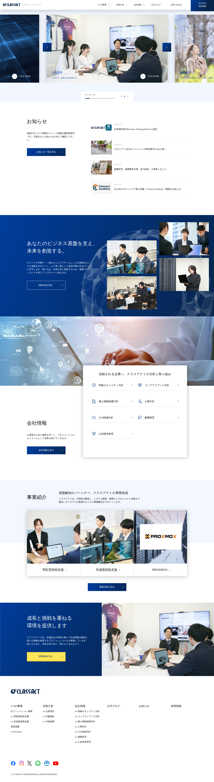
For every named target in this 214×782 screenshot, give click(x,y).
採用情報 (176, 706)
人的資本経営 (84, 742)
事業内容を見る (107, 587)
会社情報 (80, 706)
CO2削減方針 (84, 732)
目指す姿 (48, 706)
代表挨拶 (50, 721)
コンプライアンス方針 (89, 716)
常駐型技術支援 (21, 716)
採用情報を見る (45, 656)
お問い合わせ (176, 5)
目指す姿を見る (45, 285)
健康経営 (82, 737)
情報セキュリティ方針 (89, 711)
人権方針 (82, 726)
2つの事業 (17, 706)
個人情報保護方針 (86, 721)
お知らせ (144, 706)
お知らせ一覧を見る (46, 152)
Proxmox (18, 732)
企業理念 (50, 711)
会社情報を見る (46, 450)
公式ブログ (156, 5)
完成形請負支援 (21, 721)
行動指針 (50, 716)
